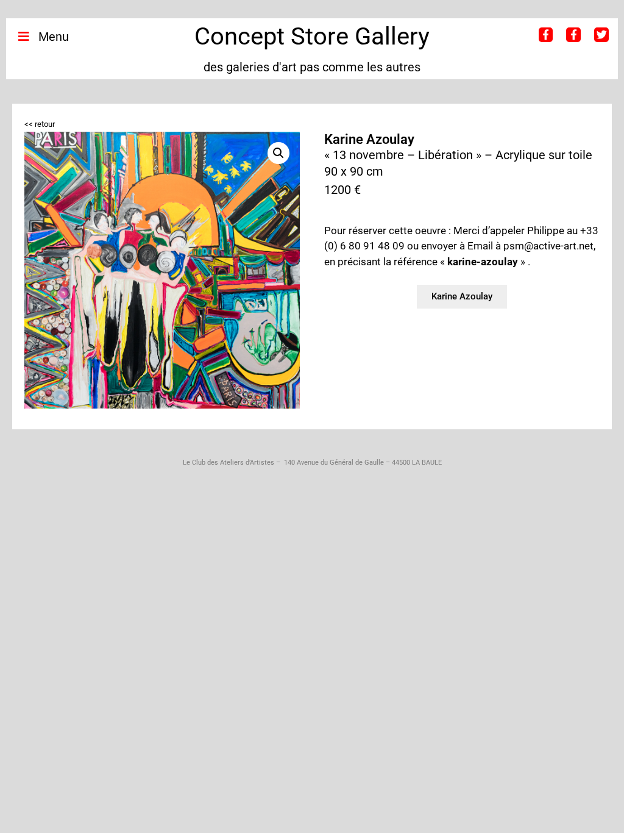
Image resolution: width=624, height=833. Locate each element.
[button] (278, 153)
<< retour (39, 124)
